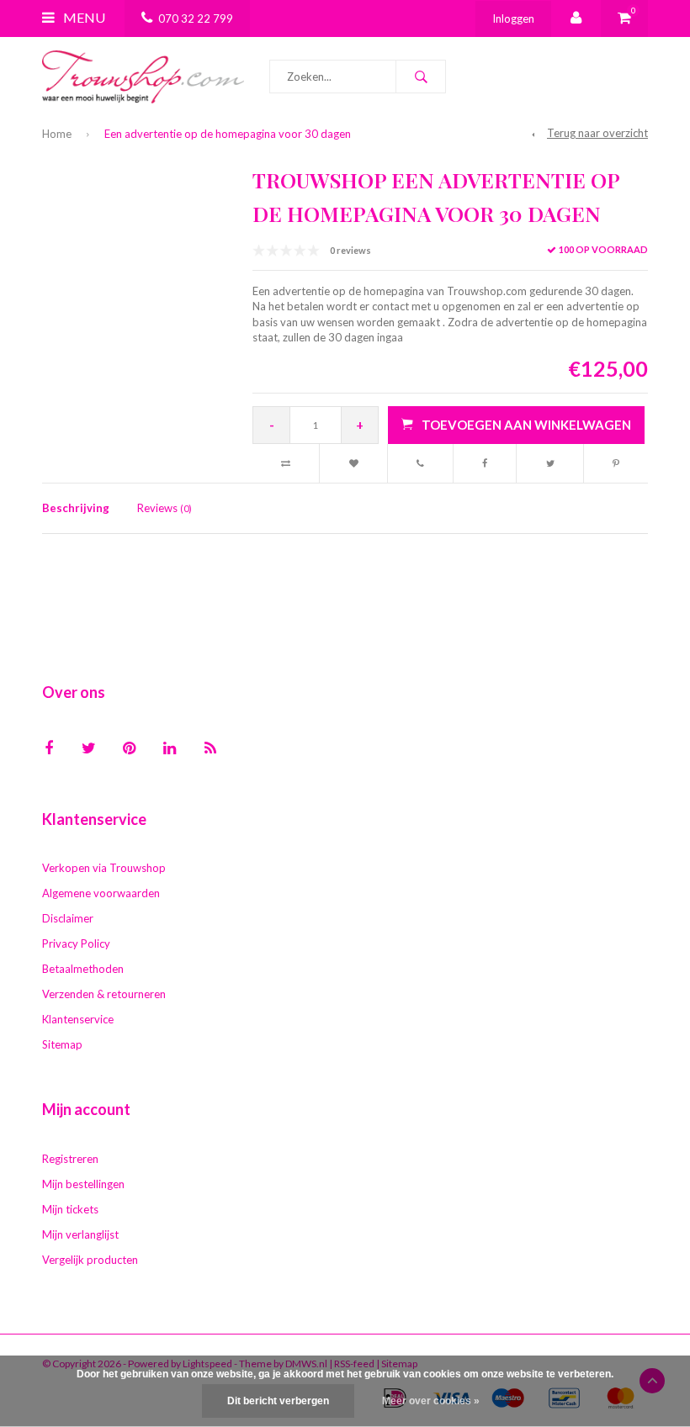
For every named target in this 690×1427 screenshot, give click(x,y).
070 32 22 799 (195, 18)
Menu (83, 17)
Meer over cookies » (431, 1401)
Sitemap (62, 1044)
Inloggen (513, 18)
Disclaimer (67, 918)
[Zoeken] (420, 76)
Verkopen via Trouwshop (104, 868)
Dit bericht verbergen (278, 1401)
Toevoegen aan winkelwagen (526, 424)
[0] (624, 18)
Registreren (70, 1158)
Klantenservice (78, 1019)
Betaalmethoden (83, 968)
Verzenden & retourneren (104, 994)
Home (57, 133)
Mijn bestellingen (83, 1184)
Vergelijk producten (90, 1259)
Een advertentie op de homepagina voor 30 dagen (227, 133)
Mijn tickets (70, 1209)
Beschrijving (75, 508)
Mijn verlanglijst (80, 1234)
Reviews (164, 508)
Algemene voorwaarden (101, 893)
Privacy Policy (76, 943)
